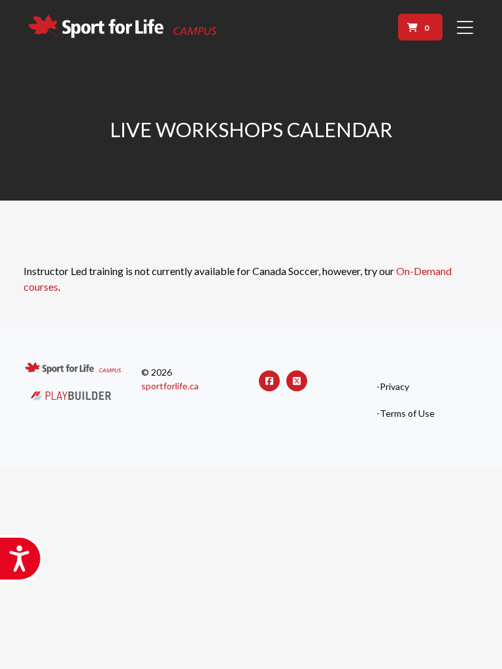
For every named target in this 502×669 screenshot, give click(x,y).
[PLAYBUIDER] (71, 394)
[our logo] (123, 27)
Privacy (394, 386)
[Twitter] (296, 380)
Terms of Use (407, 413)
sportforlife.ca (170, 385)
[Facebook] (269, 380)
